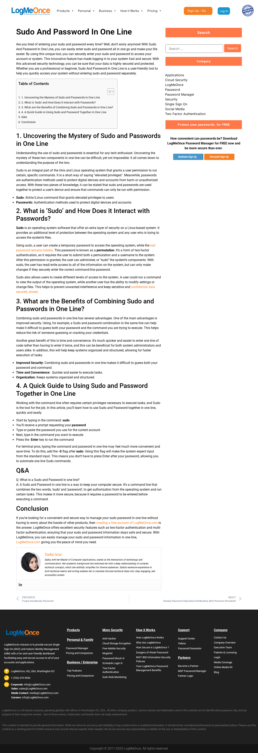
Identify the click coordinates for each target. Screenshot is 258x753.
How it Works (129, 11)
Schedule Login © (112, 663)
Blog (216, 672)
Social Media (175, 109)
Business (105, 11)
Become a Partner (188, 665)
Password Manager (179, 94)
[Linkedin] (20, 585)
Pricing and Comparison (79, 653)
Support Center (186, 638)
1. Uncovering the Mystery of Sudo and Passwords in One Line (60, 97)
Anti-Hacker (109, 638)
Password (172, 90)
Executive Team (223, 647)
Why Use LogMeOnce (148, 642)
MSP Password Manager (192, 671)
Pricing (152, 11)
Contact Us (220, 637)
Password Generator (189, 648)
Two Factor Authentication (185, 114)
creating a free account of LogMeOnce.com (127, 523)
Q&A (24, 117)
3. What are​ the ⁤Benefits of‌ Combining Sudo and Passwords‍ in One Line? (67, 107)
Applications (174, 75)
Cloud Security (176, 80)
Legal (217, 657)
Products (63, 11)
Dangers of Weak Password (152, 652)
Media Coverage (223, 662)
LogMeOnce (174, 85)
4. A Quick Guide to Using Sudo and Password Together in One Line (63, 112)
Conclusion (28, 122)
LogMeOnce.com (28, 542)
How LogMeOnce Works (150, 637)
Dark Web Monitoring (114, 677)
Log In (224, 11)
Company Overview (225, 642)
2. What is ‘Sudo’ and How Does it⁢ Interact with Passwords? (58, 102)
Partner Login (185, 675)
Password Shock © (113, 658)
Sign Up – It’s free (196, 12)
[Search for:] (194, 48)
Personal (84, 11)
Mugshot (107, 653)
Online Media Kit (223, 667)
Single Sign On (176, 104)
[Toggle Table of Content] (108, 91)
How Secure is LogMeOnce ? (152, 647)
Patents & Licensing (225, 652)
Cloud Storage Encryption (116, 643)
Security (171, 99)
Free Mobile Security (114, 648)
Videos (182, 643)
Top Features (74, 670)
